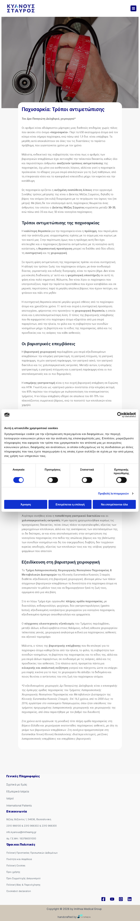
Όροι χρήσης (13, 872)
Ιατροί (10, 798)
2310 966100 (13, 825)
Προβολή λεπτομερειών (113, 493)
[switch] (53, 480)
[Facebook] (103, 899)
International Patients (19, 805)
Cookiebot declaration (18, 891)
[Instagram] (121, 899)
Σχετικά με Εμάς (16, 784)
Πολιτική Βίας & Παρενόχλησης (23, 884)
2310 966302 (31, 825)
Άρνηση (26, 504)
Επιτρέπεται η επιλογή (70, 504)
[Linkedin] (129, 899)
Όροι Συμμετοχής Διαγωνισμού (23, 878)
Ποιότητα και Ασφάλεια (19, 859)
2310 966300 (49, 825)
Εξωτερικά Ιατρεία (17, 791)
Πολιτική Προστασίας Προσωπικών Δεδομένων (32, 852)
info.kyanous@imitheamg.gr (21, 832)
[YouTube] (112, 899)
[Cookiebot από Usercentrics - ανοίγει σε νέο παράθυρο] (120, 415)
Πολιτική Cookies (15, 865)
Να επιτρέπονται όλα (114, 504)
